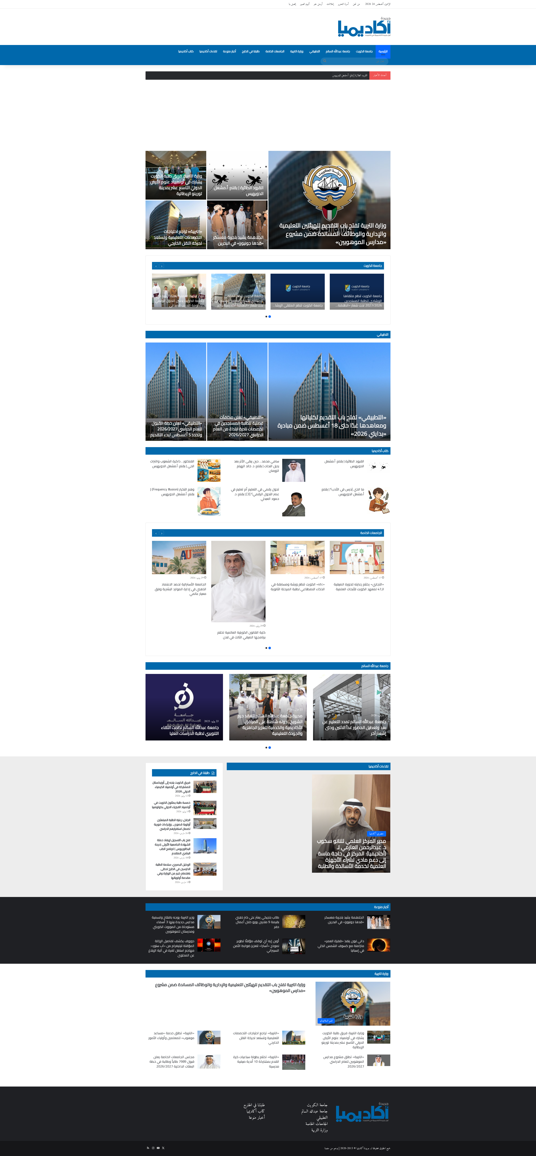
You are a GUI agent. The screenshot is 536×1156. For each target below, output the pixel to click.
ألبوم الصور (304, 4)
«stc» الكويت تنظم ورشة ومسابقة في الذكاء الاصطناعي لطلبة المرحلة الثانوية (298, 586)
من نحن (356, 4)
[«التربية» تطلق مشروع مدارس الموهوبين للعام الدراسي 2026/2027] (378, 1060)
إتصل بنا (292, 4)
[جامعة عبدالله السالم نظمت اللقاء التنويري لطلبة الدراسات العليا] (184, 707)
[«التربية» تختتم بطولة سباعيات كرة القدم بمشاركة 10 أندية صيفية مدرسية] (293, 1062)
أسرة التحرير (343, 4)
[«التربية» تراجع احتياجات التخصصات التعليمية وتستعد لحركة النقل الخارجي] (176, 224)
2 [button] (266, 316)
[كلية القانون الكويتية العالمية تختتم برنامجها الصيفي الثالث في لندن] (238, 581)
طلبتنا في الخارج (251, 51)
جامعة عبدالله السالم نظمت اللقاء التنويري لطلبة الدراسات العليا (190, 730)
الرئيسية (383, 51)
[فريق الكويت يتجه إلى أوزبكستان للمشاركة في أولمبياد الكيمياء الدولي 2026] (204, 787)
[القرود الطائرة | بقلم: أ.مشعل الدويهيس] (237, 175)
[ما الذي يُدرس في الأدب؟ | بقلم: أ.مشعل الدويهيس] (378, 500)
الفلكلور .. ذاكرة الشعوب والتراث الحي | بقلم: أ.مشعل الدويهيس (172, 463)
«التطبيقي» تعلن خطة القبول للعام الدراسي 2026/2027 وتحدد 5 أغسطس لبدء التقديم (176, 429)
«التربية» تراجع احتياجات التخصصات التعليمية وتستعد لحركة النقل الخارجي (178, 237)
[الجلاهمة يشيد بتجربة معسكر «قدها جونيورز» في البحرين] (237, 224)
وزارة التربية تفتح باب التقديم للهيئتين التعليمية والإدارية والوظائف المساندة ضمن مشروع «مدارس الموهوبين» (333, 233)
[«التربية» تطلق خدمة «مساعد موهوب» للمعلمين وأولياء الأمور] (208, 1037)
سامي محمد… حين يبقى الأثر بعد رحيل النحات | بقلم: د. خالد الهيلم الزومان (256, 466)
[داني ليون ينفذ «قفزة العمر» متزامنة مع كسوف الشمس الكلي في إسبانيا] (378, 945)
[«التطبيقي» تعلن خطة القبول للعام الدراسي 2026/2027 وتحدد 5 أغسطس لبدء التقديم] (176, 392)
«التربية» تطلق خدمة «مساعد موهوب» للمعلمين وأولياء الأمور (171, 1035)
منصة (327, 1148)
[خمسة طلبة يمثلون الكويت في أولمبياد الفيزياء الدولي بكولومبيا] (204, 808)
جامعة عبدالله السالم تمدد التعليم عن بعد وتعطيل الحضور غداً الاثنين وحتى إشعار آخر (354, 727)
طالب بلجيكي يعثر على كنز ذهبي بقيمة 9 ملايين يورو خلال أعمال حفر (257, 922)
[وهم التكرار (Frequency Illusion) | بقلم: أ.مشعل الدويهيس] (208, 501)
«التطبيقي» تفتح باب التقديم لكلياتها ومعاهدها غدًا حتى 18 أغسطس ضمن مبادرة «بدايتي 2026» (332, 425)
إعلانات (330, 4)
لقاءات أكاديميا (208, 51)
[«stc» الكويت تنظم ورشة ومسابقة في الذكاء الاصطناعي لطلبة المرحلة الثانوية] (298, 557)
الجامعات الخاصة (274, 51)
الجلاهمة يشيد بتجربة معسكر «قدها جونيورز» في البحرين (238, 240)
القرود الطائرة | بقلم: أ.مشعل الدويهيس (238, 190)
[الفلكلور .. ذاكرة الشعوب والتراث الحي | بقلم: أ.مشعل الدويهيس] (208, 470)
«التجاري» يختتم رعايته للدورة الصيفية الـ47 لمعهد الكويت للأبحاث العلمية (359, 586)
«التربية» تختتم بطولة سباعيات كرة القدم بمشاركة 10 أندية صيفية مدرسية (256, 1061)
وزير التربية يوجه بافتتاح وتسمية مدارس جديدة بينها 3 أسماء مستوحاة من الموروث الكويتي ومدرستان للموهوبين (173, 924)
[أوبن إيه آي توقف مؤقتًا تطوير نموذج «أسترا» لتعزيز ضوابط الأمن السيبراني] (293, 946)
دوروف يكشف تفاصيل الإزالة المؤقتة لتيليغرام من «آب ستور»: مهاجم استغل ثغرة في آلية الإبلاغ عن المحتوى (171, 948)
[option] (268, 200)
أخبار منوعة (229, 51)
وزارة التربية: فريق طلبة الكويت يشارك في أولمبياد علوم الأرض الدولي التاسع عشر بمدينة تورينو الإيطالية (321, 75)
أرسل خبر (318, 4)
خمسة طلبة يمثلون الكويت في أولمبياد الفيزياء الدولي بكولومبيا (171, 805)
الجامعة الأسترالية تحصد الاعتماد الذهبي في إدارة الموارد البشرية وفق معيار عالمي (180, 589)
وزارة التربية (296, 51)
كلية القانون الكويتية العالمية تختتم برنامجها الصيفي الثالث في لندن (241, 634)
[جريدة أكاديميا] (364, 27)
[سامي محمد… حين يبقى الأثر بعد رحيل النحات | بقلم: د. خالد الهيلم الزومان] (293, 470)
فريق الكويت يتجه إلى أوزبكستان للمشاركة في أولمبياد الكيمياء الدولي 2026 (171, 787)
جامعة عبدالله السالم (338, 51)
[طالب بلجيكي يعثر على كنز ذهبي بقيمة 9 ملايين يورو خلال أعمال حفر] (293, 921)
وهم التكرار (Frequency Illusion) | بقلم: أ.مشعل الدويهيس (172, 491)
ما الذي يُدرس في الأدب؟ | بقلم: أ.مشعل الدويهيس (342, 491)
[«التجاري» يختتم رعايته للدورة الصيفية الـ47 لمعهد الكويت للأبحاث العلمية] (357, 557)
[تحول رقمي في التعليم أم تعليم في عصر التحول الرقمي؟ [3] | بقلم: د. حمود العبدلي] (293, 501)
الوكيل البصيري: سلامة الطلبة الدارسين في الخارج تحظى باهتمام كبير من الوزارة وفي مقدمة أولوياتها (173, 871)
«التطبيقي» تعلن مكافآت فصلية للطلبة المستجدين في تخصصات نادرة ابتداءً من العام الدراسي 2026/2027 (238, 426)
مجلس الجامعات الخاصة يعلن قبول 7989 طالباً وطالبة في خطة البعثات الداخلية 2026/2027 (171, 1061)
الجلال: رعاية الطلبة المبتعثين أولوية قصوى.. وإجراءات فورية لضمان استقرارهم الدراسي (172, 824)
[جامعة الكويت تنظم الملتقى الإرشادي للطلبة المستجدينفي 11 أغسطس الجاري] (298, 292)
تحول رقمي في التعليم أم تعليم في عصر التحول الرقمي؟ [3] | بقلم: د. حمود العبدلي (255, 494)
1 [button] (269, 316)
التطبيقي (314, 51)
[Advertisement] (268, 115)
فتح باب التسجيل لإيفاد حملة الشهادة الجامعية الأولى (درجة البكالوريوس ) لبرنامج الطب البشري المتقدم (172, 846)
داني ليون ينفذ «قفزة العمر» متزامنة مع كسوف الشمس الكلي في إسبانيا (341, 945)
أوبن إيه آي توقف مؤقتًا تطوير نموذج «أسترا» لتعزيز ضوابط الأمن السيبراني (256, 945)
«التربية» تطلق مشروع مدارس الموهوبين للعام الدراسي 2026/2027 (343, 1061)
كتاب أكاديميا (186, 51)
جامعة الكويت (364, 51)
